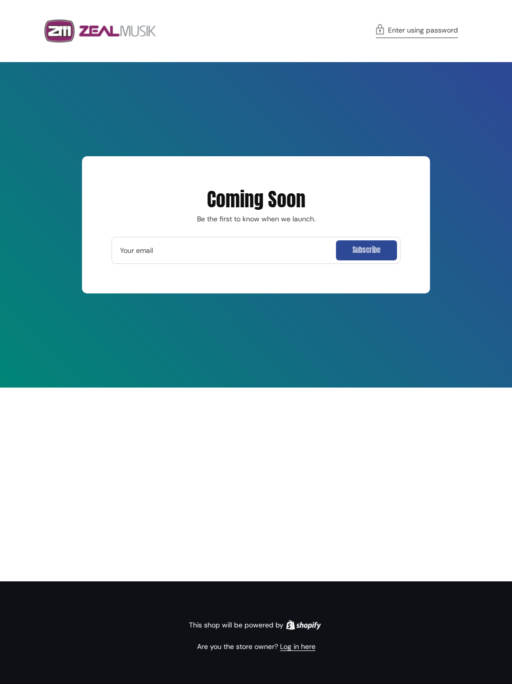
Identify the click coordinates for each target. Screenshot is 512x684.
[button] (417, 31)
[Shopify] (304, 625)
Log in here (298, 646)
